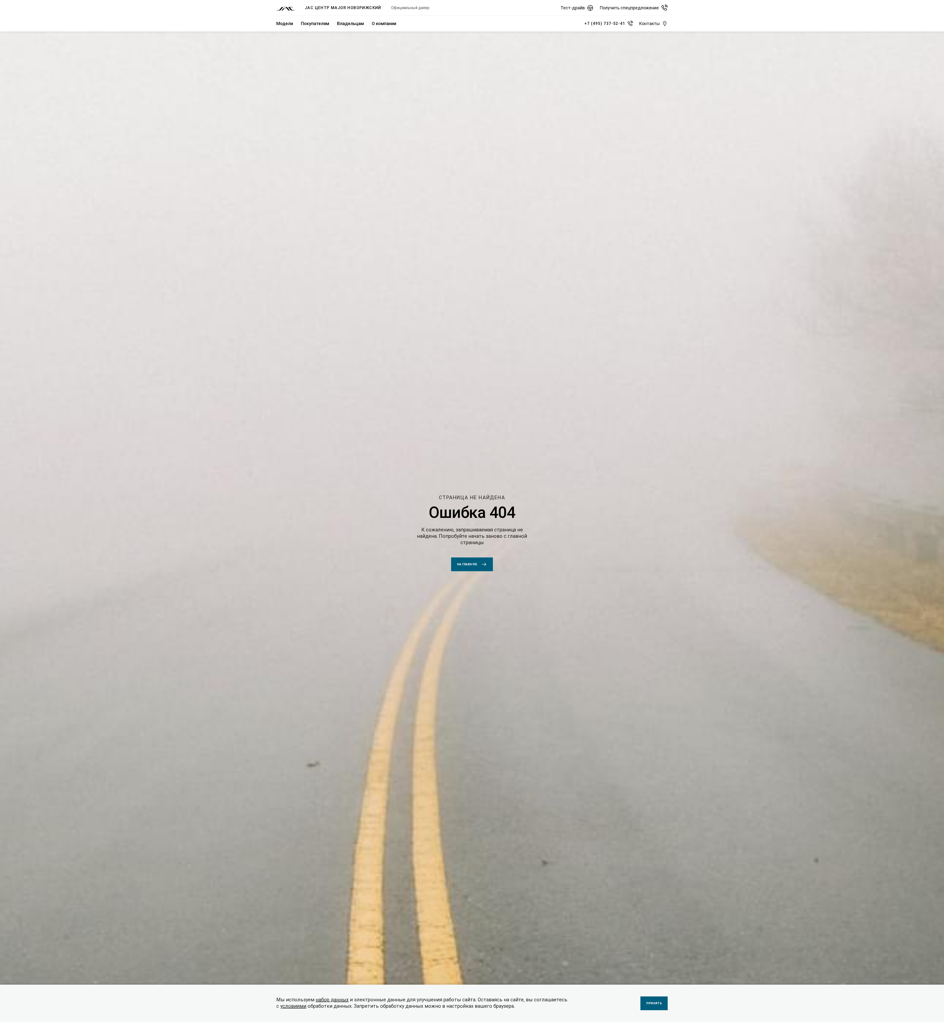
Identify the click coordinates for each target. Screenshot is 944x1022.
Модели (284, 23)
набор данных (332, 1000)
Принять (654, 1003)
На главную (467, 564)
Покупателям (315, 23)
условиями (293, 1006)
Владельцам (350, 23)
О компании (384, 23)
